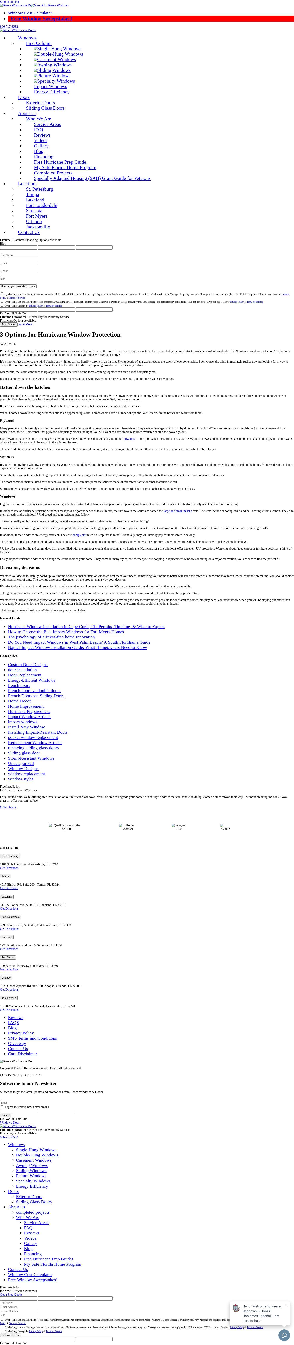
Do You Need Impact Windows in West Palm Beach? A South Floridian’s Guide (79, 642)
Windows (27, 37)
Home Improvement (26, 706)
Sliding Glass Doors (34, 1201)
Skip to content (9, 1)
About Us (27, 113)
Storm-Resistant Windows (31, 758)
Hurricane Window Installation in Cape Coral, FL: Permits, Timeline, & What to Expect (86, 626)
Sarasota (7, 937)
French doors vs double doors (34, 690)
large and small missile (178, 511)
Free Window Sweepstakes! (41, 18)
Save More (25, 324)
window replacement (26, 773)
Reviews (15, 1017)
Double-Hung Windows (37, 1154)
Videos (30, 1238)
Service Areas (36, 1222)
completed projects (33, 1212)
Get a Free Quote (11, 1294)
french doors (19, 685)
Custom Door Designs (28, 664)
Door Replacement (24, 674)
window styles (21, 778)
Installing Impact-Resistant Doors (38, 732)
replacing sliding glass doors (33, 747)
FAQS (13, 1022)
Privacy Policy (237, 301)
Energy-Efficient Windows (31, 680)
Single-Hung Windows (36, 1149)
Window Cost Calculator (30, 12)
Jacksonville (9, 997)
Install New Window (26, 726)
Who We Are (38, 118)
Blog (12, 1027)
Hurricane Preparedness (29, 711)
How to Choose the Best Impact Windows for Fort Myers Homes (66, 631)
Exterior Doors (29, 1196)
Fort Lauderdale (11, 916)
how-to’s (129, 438)
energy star (79, 535)
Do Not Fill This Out (13, 313)
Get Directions (9, 868)
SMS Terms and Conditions (32, 1038)
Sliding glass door (24, 752)
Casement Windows (34, 1160)
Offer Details (8, 807)
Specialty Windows (33, 1180)
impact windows (22, 721)
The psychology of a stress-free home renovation (51, 636)
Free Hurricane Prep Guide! (48, 1258)
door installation (22, 669)
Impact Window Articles (29, 716)
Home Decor (19, 700)
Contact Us (18, 1048)
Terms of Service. (17, 297)
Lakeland (7, 896)
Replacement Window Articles (35, 742)
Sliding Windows (31, 1170)
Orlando (6, 977)
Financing (33, 1253)
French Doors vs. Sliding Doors (36, 695)
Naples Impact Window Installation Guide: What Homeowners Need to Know (77, 647)
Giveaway (17, 1043)
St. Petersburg (10, 856)
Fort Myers (8, 957)
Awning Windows (32, 1165)
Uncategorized (21, 763)
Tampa (5, 876)
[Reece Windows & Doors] (34, 5)
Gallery (30, 1243)
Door (16, 1122)
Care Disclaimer (22, 1053)
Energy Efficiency (32, 1186)
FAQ (28, 1227)
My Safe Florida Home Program (52, 1264)
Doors (13, 1191)
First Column (39, 43)
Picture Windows (31, 1175)
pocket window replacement (33, 737)
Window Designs (23, 768)
